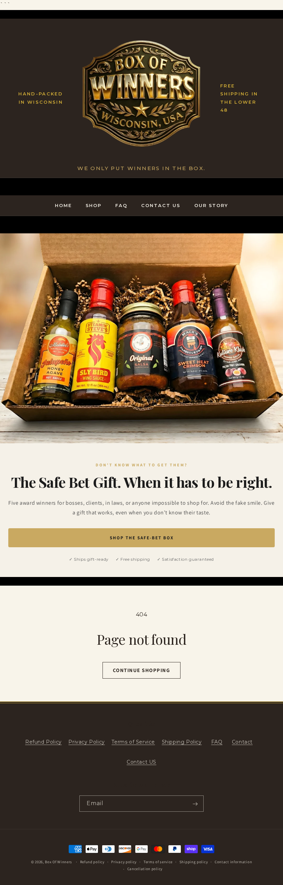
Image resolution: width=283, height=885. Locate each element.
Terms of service (158, 861)
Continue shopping (141, 670)
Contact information (233, 861)
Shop (94, 205)
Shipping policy (193, 861)
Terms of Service (133, 742)
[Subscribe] (195, 803)
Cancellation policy (145, 868)
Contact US (141, 762)
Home (63, 205)
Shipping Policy (182, 742)
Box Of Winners (58, 861)
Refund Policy (43, 742)
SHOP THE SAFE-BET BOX (142, 538)
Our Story (211, 205)
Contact (242, 742)
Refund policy (92, 861)
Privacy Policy (86, 742)
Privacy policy (124, 861)
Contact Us (160, 205)
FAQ (121, 205)
